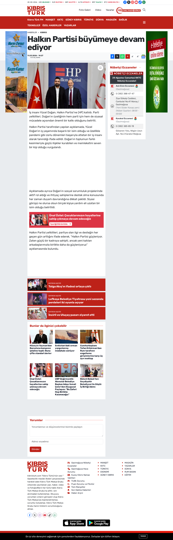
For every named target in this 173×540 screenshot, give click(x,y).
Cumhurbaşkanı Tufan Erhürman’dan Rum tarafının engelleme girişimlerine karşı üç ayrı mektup (91, 352)
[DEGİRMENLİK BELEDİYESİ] (157, 71)
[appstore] (74, 522)
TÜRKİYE (89, 19)
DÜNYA (100, 19)
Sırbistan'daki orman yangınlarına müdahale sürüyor (66, 348)
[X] (34, 515)
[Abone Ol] (143, 56)
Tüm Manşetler (78, 487)
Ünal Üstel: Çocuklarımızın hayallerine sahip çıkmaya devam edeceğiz (39, 384)
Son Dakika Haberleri (81, 490)
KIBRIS (43, 32)
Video (98, 10)
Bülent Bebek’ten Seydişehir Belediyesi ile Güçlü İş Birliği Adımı (90, 383)
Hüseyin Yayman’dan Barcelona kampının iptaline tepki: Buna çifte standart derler (41, 349)
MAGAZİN (111, 19)
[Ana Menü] (144, 22)
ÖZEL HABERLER (51, 25)
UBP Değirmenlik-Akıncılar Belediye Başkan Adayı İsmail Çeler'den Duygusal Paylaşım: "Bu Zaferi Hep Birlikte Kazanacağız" (66, 387)
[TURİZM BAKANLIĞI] (16, 71)
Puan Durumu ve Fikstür (82, 484)
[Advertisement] (66, 168)
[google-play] (99, 522)
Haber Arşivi (77, 493)
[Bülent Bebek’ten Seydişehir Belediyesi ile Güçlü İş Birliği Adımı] (91, 370)
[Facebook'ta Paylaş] (112, 56)
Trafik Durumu (78, 481)
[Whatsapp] (54, 515)
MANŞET (50, 19)
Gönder (35, 449)
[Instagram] (39, 515)
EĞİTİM (128, 475)
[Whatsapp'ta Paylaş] (122, 56)
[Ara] (144, 10)
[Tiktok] (49, 515)
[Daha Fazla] (127, 56)
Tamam (143, 536)
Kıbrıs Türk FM (35, 19)
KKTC (60, 19)
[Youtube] (44, 515)
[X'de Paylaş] (117, 56)
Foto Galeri (85, 10)
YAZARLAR (70, 25)
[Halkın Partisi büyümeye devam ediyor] (66, 86)
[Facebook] (29, 515)
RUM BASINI (130, 472)
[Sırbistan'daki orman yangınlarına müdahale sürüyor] (66, 336)
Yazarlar (110, 10)
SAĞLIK (123, 19)
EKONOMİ (104, 472)
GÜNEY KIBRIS (73, 19)
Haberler (32, 32)
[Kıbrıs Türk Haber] (36, 10)
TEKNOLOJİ (33, 25)
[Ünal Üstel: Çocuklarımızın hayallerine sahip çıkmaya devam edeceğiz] (41, 370)
